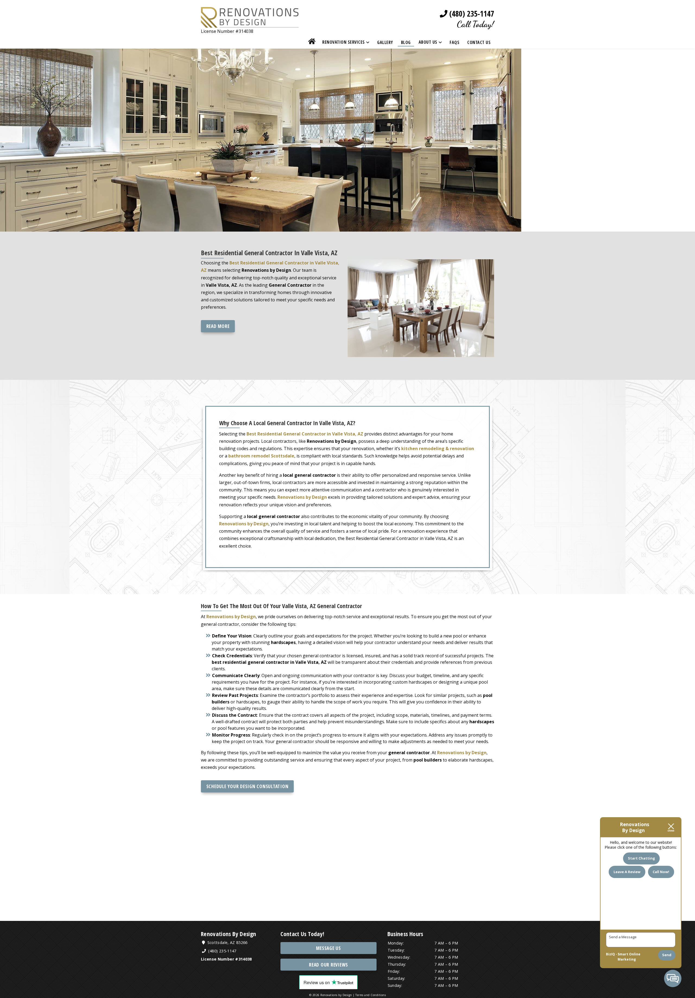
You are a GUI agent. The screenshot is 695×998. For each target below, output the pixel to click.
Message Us (328, 948)
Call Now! (661, 871)
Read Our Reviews (328, 965)
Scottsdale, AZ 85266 (226, 942)
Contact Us (479, 42)
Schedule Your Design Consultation (247, 786)
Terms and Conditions (370, 995)
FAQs (454, 42)
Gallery (385, 42)
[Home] (312, 42)
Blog (406, 42)
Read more (218, 326)
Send (666, 954)
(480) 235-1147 (470, 14)
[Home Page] (250, 24)
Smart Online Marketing (629, 957)
